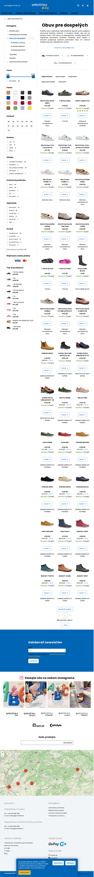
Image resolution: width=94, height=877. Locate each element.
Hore (65, 625)
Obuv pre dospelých (17, 38)
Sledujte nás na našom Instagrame (49, 678)
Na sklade (14, 81)
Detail (46, 116)
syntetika (14, 236)
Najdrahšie (72, 76)
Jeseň (12, 148)
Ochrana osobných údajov (57, 813)
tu (43, 868)
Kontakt (7, 848)
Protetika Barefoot (18, 50)
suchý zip (13, 219)
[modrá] (8, 98)
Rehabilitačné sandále (18, 35)
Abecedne (62, 82)
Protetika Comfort (18, 43)
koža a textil (15, 239)
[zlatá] (8, 92)
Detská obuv (14, 31)
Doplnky (12, 58)
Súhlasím (70, 863)
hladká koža (15, 233)
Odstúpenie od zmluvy (56, 816)
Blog (5, 853)
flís (11, 193)
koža (12, 184)
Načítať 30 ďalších (65, 609)
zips (11, 222)
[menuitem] (7, 13)
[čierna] (22, 98)
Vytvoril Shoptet (84, 874)
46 (31, 126)
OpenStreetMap (84, 795)
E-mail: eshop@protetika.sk (14, 816)
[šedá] (29, 98)
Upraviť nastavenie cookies (14, 875)
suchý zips (14, 213)
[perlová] (15, 92)
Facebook (53, 855)
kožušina (13, 190)
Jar (12, 142)
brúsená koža (15, 242)
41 (8, 126)
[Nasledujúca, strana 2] (65, 615)
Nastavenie (24, 872)
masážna (13, 165)
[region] (47, 773)
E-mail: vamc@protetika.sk (13, 828)
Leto (12, 145)
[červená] (29, 103)
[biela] (15, 98)
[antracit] (29, 92)
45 (27, 126)
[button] (68, 743)
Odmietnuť (58, 863)
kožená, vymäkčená (17, 173)
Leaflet (79, 795)
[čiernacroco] (22, 92)
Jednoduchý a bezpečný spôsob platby (18, 843)
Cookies (7, 851)
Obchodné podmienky (56, 808)
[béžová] (8, 103)
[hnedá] (8, 108)
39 (27, 122)
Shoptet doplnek (91, 795)
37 (18, 122)
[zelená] (15, 108)
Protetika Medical (18, 46)
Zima (12, 151)
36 (13, 122)
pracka (13, 210)
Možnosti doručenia (11, 845)
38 (22, 122)
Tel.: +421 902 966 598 (12, 813)
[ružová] (15, 103)
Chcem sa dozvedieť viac (64, 48)
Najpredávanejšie (48, 82)
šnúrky (13, 216)
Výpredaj (13, 54)
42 (13, 126)
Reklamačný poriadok (56, 810)
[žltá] (29, 108)
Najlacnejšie (60, 76)
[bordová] (22, 103)
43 (18, 126)
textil (12, 187)
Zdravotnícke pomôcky (18, 62)
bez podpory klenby (18, 168)
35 (9, 122)
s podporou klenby (17, 162)
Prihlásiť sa (33, 661)
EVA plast (13, 171)
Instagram (54, 858)
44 (22, 126)
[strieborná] (22, 108)
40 (31, 122)
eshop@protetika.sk (12, 5)
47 (9, 130)
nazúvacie (14, 207)
